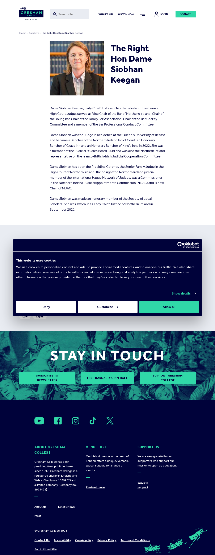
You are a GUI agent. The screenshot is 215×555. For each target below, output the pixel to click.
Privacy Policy (106, 540)
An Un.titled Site (45, 549)
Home (22, 33)
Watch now (126, 14)
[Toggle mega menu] (143, 14)
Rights (39, 316)
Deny (46, 306)
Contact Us (42, 540)
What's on (105, 14)
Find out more (95, 487)
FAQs (38, 515)
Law (25, 316)
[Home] (31, 14)
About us (40, 507)
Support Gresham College (168, 378)
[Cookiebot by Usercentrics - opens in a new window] (180, 245)
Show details (181, 293)
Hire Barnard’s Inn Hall (107, 378)
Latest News (66, 507)
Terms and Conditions (135, 540)
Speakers (34, 33)
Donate (186, 14)
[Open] (39, 420)
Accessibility (62, 540)
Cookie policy (84, 540)
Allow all (169, 306)
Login (164, 14)
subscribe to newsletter (47, 378)
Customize (105, 306)
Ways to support (143, 485)
